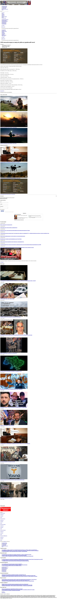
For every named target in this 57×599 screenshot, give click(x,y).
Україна (3, 14)
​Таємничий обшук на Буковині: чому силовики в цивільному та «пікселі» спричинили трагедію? (16, 554)
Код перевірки (2, 209)
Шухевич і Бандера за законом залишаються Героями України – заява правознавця (14, 564)
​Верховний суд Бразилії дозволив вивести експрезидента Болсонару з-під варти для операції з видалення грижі (18, 575)
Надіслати (24, 213)
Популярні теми (4, 21)
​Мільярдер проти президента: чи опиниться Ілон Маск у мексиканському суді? (14, 574)
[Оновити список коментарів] (56, 196)
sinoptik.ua (4, 541)
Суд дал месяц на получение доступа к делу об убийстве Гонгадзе (11, 565)
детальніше (2, 262)
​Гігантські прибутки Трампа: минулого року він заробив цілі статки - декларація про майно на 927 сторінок (18, 589)
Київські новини (4, 16)
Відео (3, 17)
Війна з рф (3, 35)
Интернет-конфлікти (5, 568)
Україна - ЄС (4, 30)
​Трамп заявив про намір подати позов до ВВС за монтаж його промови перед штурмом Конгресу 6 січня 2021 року (19, 579)
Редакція (3, 591)
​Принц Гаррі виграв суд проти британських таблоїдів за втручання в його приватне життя (15, 580)
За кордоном (4, 29)
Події (3, 15)
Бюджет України (4, 31)
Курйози (3, 34)
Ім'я (0, 201)
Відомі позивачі (4, 20)
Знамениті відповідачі (5, 19)
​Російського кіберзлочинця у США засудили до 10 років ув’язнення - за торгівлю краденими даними (17, 585)
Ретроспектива (4, 23)
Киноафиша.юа (19, 214)
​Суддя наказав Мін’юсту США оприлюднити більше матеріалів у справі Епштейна (14, 551)
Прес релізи (3, 592)
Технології (3, 33)
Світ (2, 13)
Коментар (1, 206)
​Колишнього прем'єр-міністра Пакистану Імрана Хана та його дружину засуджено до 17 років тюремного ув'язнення (19, 576)
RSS (2, 546)
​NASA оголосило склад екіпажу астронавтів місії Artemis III (11, 590)
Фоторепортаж (4, 571)
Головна (3, 12)
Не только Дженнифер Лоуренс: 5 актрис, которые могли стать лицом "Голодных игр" (22, 218)
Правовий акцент (4, 543)
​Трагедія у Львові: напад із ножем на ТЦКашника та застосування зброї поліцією (14, 555)
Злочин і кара (4, 8)
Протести (3, 32)
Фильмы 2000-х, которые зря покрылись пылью (22, 215)
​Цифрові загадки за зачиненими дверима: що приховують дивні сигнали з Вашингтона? (15, 584)
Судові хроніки (4, 7)
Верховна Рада (4, 22)
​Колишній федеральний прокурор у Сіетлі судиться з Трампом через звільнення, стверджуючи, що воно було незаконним (20, 550)
